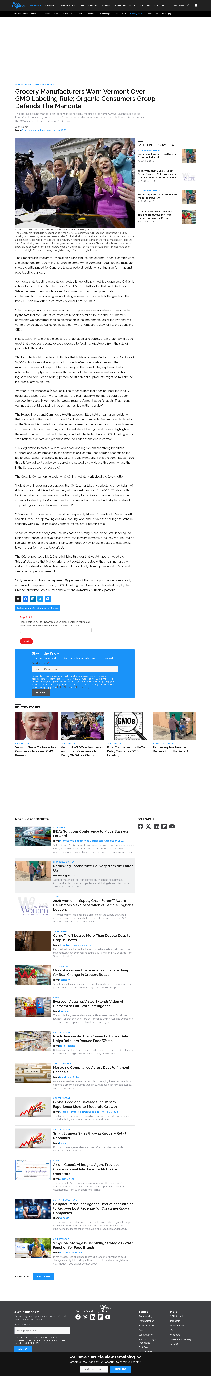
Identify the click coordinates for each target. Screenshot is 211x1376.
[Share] (25, 599)
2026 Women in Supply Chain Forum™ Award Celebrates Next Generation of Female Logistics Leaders (157, 174)
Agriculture (22, 743)
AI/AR (56, 997)
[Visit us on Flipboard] (164, 826)
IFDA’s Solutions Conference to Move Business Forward (90, 833)
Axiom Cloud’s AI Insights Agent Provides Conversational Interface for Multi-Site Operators (86, 1169)
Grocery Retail (45, 84)
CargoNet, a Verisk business (75, 945)
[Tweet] (40, 599)
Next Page (43, 1276)
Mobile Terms (63, 687)
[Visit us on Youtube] (172, 826)
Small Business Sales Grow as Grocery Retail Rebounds (89, 1135)
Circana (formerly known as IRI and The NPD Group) (88, 1111)
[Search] (188, 5)
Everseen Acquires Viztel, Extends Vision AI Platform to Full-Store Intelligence (88, 1003)
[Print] (18, 599)
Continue (120, 1369)
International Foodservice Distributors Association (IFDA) (91, 840)
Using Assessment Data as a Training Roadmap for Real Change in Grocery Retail (155, 214)
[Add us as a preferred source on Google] (48, 599)
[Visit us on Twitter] (148, 826)
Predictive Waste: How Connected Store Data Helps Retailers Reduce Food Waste (90, 1038)
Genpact (64, 1218)
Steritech (64, 979)
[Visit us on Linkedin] (156, 826)
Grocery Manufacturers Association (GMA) (44, 130)
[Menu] (196, 5)
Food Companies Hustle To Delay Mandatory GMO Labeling (126, 751)
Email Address (40, 663)
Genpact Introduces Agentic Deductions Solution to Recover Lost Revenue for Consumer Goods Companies (93, 1208)
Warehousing (23, 84)
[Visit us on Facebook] (140, 826)
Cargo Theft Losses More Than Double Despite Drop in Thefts (92, 937)
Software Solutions (65, 966)
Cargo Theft (60, 931)
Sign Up (41, 692)
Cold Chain (59, 827)
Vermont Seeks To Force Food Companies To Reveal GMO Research (36, 751)
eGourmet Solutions (71, 1252)
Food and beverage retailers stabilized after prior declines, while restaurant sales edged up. (88, 1149)
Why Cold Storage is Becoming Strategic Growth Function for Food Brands (93, 1245)
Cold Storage (61, 1239)
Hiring (56, 897)
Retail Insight (67, 1045)
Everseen (64, 1011)
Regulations (68, 743)
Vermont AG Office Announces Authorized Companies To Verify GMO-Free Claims (82, 751)
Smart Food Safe (69, 1077)
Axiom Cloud (66, 1178)
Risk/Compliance (62, 1063)
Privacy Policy (82, 687)
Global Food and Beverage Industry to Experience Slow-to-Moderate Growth (85, 1104)
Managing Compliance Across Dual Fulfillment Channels (91, 1069)
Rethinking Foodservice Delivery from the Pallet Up (158, 155)
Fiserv (62, 1143)
